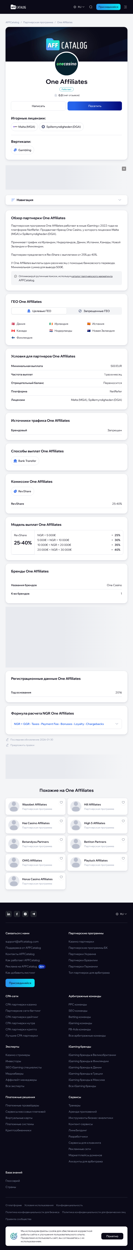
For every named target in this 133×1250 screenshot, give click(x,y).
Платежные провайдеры (22, 1105)
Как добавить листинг (20, 972)
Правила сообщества (18, 1219)
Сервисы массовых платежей (26, 1111)
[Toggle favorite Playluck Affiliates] (123, 858)
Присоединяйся (20, 983)
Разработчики (78, 1136)
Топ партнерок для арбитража (89, 972)
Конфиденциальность (69, 1205)
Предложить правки (22, 745)
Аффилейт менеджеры (21, 1079)
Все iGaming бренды (82, 1086)
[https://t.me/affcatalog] (33, 914)
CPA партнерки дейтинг (22, 1017)
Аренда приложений (83, 1111)
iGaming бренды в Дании (85, 1067)
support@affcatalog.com (22, 941)
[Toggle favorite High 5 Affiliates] (123, 821)
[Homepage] (18, 7)
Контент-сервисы (81, 1124)
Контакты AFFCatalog (20, 954)
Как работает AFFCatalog (23, 960)
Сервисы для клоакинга (85, 1142)
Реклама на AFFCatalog (25, 966)
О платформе (14, 1205)
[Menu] (125, 7)
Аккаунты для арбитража (86, 1161)
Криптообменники (18, 1130)
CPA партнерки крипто (21, 1029)
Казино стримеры (18, 1055)
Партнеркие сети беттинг (23, 1010)
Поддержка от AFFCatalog (23, 947)
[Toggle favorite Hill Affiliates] (123, 802)
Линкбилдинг (78, 1130)
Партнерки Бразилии (83, 960)
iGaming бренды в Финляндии (89, 1061)
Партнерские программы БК (88, 947)
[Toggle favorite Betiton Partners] (123, 839)
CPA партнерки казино (21, 1004)
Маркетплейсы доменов (85, 1155)
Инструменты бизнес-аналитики (91, 1118)
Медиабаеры (14, 1073)
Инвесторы (13, 1061)
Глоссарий (13, 1180)
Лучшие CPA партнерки (22, 1035)
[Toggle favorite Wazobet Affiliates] (61, 802)
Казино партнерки (81, 941)
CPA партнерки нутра (20, 1023)
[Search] (91, 7)
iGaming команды (80, 1023)
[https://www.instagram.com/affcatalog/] (25, 914)
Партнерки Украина (82, 954)
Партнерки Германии (83, 966)
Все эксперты (15, 1086)
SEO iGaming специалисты (24, 1067)
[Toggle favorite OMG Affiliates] (61, 858)
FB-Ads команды (80, 1029)
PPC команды (78, 1004)
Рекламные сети (80, 1149)
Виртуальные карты (19, 1118)
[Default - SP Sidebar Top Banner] (66, 177)
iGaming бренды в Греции (86, 1073)
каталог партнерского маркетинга (92, 276)
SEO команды (78, 1010)
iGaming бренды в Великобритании (92, 1055)
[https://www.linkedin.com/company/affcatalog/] (9, 914)
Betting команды (80, 1017)
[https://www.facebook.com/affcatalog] (17, 914)
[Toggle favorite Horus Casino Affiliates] (61, 877)
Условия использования (39, 1205)
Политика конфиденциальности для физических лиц (94, 1212)
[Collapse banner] (124, 169)
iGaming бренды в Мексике (87, 1079)
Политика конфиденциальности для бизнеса (32, 1212)
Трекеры (74, 1105)
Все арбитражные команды (87, 1035)
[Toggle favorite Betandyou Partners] (61, 839)
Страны (11, 1187)
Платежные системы (20, 1124)
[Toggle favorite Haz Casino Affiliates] (61, 821)
